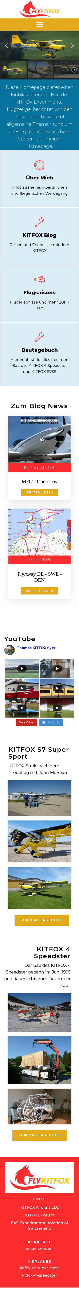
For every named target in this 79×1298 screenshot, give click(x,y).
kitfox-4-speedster (39, 1275)
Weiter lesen (39, 492)
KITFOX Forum (39, 1215)
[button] (6, 45)
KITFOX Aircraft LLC (39, 1207)
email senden (39, 1248)
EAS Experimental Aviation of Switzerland (39, 1226)
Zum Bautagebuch (41, 920)
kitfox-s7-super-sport (39, 1268)
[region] (39, 55)
